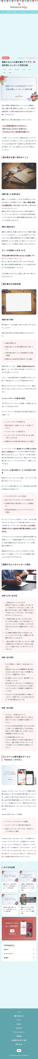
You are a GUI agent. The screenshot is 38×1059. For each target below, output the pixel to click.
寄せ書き (5, 58)
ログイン (19, 1020)
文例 (5, 72)
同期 (10, 69)
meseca (18, 1055)
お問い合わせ (19, 1044)
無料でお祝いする (19, 1016)
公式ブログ (19, 1028)
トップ (19, 1012)
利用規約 (19, 1036)
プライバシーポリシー (19, 1032)
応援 (30, 69)
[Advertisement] (19, 34)
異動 (10, 72)
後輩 (24, 69)
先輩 (5, 69)
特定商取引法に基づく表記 (19, 1040)
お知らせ (19, 1024)
